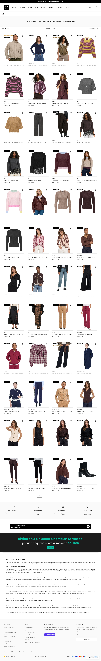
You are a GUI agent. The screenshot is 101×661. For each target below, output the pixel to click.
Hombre (22, 7)
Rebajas (14, 7)
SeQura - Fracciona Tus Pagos (32, 642)
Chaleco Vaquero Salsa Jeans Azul (38, 450)
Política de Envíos (8, 630)
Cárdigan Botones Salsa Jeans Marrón (37, 296)
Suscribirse (87, 639)
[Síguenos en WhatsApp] (31, 651)
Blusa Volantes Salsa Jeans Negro (87, 450)
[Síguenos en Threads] (16, 651)
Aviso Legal (6, 643)
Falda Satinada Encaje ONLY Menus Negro (14, 334)
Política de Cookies (8, 641)
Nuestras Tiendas (29, 634)
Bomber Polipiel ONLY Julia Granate (38, 219)
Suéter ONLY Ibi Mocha (58, 219)
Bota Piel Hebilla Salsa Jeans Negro (85, 488)
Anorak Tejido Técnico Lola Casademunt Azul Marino (85, 373)
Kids (36, 7)
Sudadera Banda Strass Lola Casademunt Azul (12, 411)
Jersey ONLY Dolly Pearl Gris (85, 103)
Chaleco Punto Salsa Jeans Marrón (85, 411)
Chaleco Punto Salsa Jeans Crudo (14, 450)
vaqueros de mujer (12, 569)
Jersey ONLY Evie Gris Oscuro (12, 180)
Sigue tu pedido (28, 630)
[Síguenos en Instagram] (12, 651)
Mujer (30, 7)
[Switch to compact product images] (8, 29)
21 (57, 495)
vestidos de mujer (12, 577)
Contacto (52, 7)
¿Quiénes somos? (29, 627)
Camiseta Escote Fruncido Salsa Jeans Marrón (86, 257)
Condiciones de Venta (9, 627)
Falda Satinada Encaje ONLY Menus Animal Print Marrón (38, 334)
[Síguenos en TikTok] (23, 651)
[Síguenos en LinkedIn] (27, 651)
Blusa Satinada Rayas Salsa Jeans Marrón (62, 257)
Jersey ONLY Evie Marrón (84, 142)
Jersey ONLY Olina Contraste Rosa (14, 219)
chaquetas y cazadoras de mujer (31, 591)
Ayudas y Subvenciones (9, 646)
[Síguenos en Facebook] (4, 651)
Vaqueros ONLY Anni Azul (59, 296)
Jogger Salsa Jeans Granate (85, 334)
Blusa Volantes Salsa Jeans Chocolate (60, 450)
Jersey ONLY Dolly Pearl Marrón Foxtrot (13, 142)
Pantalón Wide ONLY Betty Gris (37, 142)
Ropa (12, 14)
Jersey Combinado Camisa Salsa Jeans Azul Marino (37, 65)
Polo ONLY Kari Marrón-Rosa (12, 103)
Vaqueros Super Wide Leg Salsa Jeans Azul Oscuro (86, 296)
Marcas (43, 7)
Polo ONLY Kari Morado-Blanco (37, 103)
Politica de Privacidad (9, 639)
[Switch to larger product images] (3, 29)
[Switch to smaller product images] (5, 29)
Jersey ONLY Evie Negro (34, 180)
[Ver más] (50, 542)
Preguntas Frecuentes (30, 637)
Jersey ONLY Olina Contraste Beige (87, 180)
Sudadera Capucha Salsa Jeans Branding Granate (13, 373)
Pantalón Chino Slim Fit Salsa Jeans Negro (36, 488)
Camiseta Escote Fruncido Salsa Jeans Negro (13, 296)
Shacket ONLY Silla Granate (60, 103)
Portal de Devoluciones (30, 632)
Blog (67, 7)
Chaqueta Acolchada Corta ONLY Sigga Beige (13, 65)
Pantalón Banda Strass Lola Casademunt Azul (36, 411)
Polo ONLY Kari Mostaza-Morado (86, 65)
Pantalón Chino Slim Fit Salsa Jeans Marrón (12, 488)
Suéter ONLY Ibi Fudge (83, 219)
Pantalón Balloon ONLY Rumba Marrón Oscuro (61, 142)
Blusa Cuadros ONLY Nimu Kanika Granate (37, 373)
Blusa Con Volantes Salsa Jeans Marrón (61, 488)
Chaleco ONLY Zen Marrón (59, 65)
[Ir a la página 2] (61, 496)
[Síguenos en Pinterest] (19, 651)
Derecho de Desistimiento (10, 636)
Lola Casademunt (81, 371)
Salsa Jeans (31, 63)
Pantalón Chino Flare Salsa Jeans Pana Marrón (62, 334)
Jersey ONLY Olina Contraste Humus (60, 180)
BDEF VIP (60, 7)
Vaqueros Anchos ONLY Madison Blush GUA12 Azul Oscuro (61, 373)
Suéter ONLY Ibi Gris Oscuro (12, 257)
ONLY (5, 63)
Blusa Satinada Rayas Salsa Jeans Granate (38, 257)
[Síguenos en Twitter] (8, 651)
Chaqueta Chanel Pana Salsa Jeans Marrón (62, 411)
